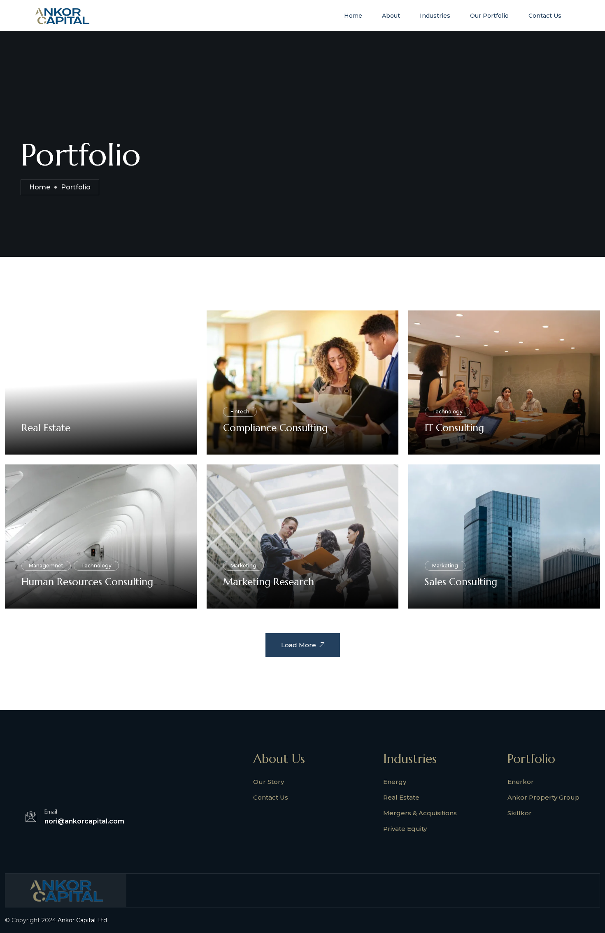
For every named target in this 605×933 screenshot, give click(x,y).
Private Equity (405, 829)
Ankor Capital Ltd (82, 920)
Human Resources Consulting (87, 582)
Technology (447, 411)
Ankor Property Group (543, 797)
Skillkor (519, 813)
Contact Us (544, 15)
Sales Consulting (461, 582)
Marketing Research (268, 582)
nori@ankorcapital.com (84, 821)
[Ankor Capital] (62, 15)
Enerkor (520, 782)
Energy (394, 782)
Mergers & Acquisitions (420, 813)
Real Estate (45, 428)
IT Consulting (454, 428)
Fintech (239, 411)
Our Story (268, 782)
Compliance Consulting (275, 428)
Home (353, 15)
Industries (435, 15)
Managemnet (46, 565)
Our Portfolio (489, 15)
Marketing (243, 565)
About (391, 15)
